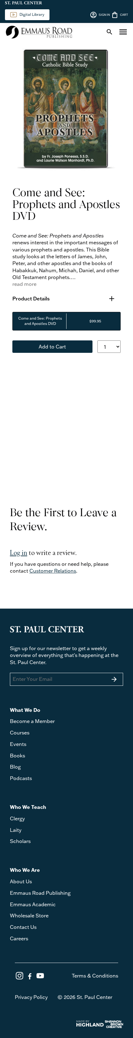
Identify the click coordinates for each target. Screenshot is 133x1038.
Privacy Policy (31, 997)
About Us (21, 881)
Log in (18, 553)
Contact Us (23, 927)
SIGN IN (100, 15)
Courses (19, 733)
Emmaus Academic (33, 904)
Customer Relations (52, 571)
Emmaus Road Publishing (40, 893)
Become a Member (32, 721)
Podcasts (21, 778)
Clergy (17, 818)
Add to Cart (52, 347)
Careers (19, 938)
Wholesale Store (29, 915)
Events (18, 744)
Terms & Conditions (95, 976)
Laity (15, 830)
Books (17, 755)
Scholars (20, 841)
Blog (15, 767)
